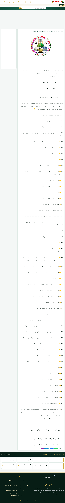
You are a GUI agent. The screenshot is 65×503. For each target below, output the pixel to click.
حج (19, 1)
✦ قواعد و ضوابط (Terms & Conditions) (16, 490)
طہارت (11, 1)
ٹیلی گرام (47, 448)
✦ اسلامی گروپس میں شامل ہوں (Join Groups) (16, 485)
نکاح (7, 1)
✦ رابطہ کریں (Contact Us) (16, 483)
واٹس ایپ (56, 448)
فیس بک (51, 448)
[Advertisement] (32, 19)
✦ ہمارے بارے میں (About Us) (16, 480)
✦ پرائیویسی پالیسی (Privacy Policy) (16, 488)
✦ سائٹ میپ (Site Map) (16, 495)
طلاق (3, 1)
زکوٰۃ (16, 1)
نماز (28, 1)
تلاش (20, 8)
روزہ (24, 1)
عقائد (32, 1)
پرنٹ (42, 448)
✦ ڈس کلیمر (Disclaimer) (16, 493)
